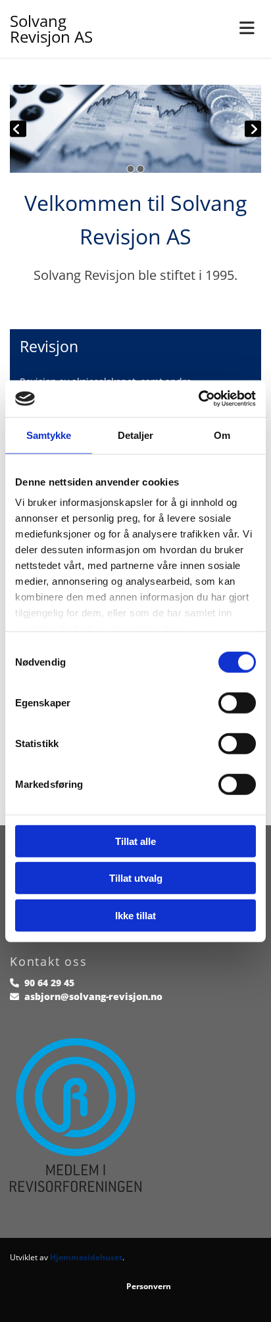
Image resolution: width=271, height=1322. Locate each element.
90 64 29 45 (49, 982)
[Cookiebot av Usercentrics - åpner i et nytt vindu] (198, 398)
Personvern (148, 1286)
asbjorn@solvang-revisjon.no (93, 996)
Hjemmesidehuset (86, 1257)
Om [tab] (222, 434)
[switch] (237, 702)
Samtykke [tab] (49, 434)
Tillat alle (135, 840)
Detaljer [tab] (136, 434)
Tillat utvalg (135, 878)
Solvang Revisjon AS (51, 28)
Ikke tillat (135, 915)
